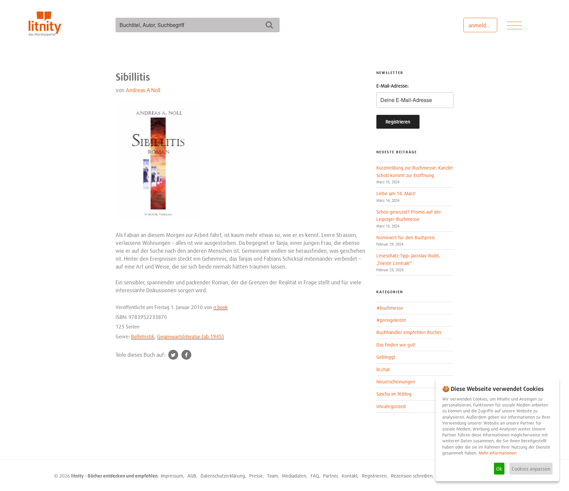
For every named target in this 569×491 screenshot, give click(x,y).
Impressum (172, 475)
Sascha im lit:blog (393, 394)
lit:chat (383, 369)
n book (220, 307)
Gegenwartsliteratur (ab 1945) (190, 336)
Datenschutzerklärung (223, 475)
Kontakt (350, 475)
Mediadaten (294, 475)
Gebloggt (385, 357)
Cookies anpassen (531, 469)
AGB (191, 475)
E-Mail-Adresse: (392, 86)
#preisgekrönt (391, 320)
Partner (330, 475)
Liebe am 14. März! (396, 193)
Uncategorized (391, 406)
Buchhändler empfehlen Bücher (409, 332)
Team (272, 475)
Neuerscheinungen (395, 381)
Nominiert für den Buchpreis (405, 237)
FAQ (315, 475)
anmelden (480, 25)
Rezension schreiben (412, 475)
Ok (499, 469)
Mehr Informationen (497, 453)
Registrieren (374, 475)
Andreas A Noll (143, 90)
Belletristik (142, 336)
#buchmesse (389, 308)
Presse (256, 475)
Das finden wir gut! (396, 345)
